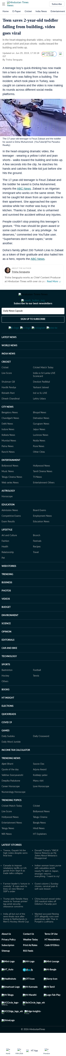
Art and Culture (9, 551)
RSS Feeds (28, 967)
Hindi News (39, 844)
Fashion (5, 557)
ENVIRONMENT (10, 631)
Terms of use (51, 950)
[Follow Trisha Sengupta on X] (26, 59)
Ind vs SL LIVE (40, 409)
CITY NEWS (7, 423)
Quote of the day (10, 785)
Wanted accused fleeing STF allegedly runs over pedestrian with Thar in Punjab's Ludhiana (47, 933)
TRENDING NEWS (11, 774)
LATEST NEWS (9, 353)
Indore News (8, 445)
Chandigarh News (10, 434)
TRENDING (7, 590)
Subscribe (57, 4)
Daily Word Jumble (11, 758)
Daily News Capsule (13, 324)
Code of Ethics (52, 961)
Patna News (7, 462)
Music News (8, 487)
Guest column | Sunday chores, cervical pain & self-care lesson (46, 902)
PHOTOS (6, 606)
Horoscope (7, 512)
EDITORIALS (8, 656)
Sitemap (6, 967)
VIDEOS (6, 615)
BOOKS (5, 705)
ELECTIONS (7, 722)
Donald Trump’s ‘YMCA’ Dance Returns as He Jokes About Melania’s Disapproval (46, 870)
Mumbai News (9, 456)
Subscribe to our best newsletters (33, 316)
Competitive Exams (11, 532)
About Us (6, 950)
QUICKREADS (9, 730)
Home (6, 11)
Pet (3, 574)
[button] (4, 4)
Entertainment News (12, 838)
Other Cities (39, 468)
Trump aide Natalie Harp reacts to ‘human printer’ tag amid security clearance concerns (15, 918)
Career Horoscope (11, 802)
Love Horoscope (41, 802)
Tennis (36, 691)
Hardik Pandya (9, 403)
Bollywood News (10, 481)
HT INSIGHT (8, 714)
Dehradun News (41, 434)
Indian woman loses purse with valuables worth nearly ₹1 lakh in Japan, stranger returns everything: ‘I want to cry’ (48, 886)
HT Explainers (40, 850)
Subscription (8, 961)
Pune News (38, 462)
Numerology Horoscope (13, 808)
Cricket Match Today (43, 383)
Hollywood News (41, 481)
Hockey (5, 691)
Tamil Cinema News (42, 487)
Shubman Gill (8, 398)
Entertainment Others (43, 498)
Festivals (37, 557)
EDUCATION (8, 520)
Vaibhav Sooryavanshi (12, 791)
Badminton (7, 686)
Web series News (10, 498)
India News (41, 11)
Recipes (37, 562)
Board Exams (39, 526)
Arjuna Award (39, 785)
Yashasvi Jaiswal (41, 403)
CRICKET (6, 378)
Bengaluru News (10, 428)
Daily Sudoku (8, 752)
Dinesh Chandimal (11, 414)
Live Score (7, 389)
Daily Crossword (41, 752)
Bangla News (39, 838)
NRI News (7, 850)
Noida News (39, 456)
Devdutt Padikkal (41, 398)
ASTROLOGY (8, 507)
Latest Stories (12, 860)
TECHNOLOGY (9, 672)
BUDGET (6, 623)
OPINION (6, 647)
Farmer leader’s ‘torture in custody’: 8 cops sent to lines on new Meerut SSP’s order (16, 903)
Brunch (36, 551)
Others (5, 697)
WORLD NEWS (9, 361)
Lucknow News (40, 451)
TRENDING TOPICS (11, 816)
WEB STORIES (9, 582)
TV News (37, 493)
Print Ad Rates (30, 961)
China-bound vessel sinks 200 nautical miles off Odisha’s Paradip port (48, 917)
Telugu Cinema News (12, 493)
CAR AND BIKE (9, 664)
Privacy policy (9, 955)
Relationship (8, 568)
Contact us (28, 950)
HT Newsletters (52, 955)
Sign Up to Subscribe (33, 332)
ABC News (24, 188)
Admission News (10, 526)
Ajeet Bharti (7, 780)
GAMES (5, 746)
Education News (41, 537)
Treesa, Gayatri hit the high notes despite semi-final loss (15, 869)
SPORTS (6, 680)
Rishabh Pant (8, 409)
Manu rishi (38, 796)
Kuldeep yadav (40, 791)
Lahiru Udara (39, 414)
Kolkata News (8, 451)
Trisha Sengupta (21, 272)
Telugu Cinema (40, 833)
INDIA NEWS (8, 369)
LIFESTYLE (7, 545)
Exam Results (8, 537)
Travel (36, 568)
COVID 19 (7, 738)
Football (37, 686)
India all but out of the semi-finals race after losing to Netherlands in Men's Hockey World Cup (16, 933)
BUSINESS (7, 598)
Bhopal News (39, 428)
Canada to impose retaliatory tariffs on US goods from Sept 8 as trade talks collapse (14, 885)
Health (5, 562)
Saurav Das (38, 780)
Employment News (42, 532)
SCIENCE (6, 639)
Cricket (28, 11)
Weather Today (30, 955)
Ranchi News (8, 468)
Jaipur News (39, 445)
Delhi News (7, 440)
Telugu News (8, 844)
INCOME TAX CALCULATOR (16, 766)
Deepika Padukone (11, 796)
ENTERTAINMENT (11, 476)
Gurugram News (41, 440)
